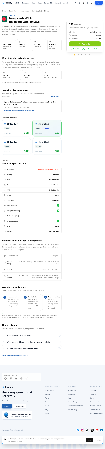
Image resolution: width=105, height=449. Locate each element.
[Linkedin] (101, 430)
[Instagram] (82, 430)
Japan (47, 414)
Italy (46, 410)
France (47, 398)
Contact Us (71, 394)
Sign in (99, 3)
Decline (98, 440)
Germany (48, 402)
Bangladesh (25, 11)
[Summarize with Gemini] (16, 378)
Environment (94, 402)
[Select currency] (87, 3)
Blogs (40, 3)
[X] (92, 430)
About (65, 3)
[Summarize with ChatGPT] (5, 378)
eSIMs (17, 3)
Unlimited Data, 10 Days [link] (40, 11)
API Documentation (96, 414)
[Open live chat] (79, 3)
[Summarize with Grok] (27, 378)
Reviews (93, 390)
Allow (89, 440)
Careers (92, 398)
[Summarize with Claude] (11, 378)
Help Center (20, 406)
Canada (47, 394)
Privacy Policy (72, 402)
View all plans (54, 96)
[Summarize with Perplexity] (21, 378)
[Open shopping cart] (75, 3)
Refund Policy (72, 410)
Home (4, 11)
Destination (13, 11)
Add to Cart (86, 44)
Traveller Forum (95, 406)
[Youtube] (97, 430)
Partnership (48, 3)
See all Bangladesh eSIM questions (14, 355)
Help (33, 3)
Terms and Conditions (75, 406)
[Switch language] (83, 3)
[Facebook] (78, 430)
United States (49, 390)
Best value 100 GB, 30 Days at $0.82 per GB (19, 110)
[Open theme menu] (92, 3)
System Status (95, 410)
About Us (93, 394)
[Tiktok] (87, 430)
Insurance (25, 3)
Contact (58, 3)
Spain (47, 406)
